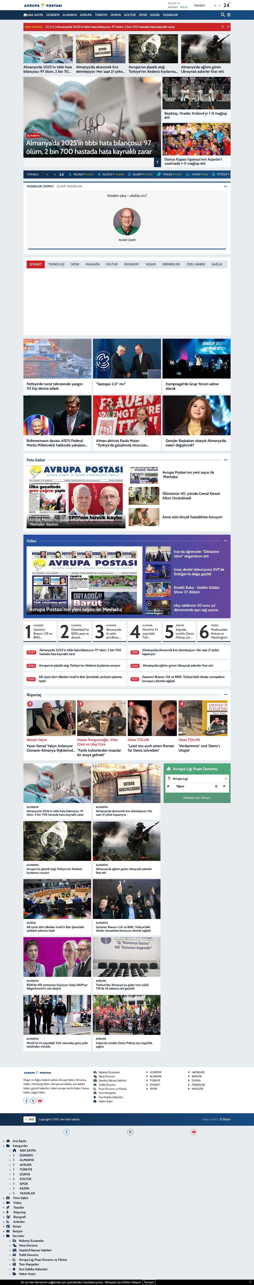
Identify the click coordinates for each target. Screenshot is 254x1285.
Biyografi (19, 1217)
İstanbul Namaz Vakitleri (113, 1080)
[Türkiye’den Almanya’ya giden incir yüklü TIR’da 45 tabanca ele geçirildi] (126, 957)
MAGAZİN (92, 264)
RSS (31, 1119)
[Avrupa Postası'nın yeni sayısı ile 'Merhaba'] (144, 474)
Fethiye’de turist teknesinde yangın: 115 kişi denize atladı (55, 386)
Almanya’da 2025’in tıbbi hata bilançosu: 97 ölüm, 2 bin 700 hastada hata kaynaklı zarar (55, 812)
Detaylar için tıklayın (197, 797)
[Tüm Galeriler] (225, 460)
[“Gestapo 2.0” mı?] (127, 359)
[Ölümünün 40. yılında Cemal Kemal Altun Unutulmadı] (144, 495)
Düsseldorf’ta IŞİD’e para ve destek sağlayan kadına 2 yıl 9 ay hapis (80, 634)
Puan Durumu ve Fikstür (113, 1089)
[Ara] (223, 15)
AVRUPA (86, 15)
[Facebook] (26, 1101)
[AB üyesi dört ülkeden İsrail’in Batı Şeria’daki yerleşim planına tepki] (57, 899)
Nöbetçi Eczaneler (109, 1072)
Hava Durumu (107, 1076)
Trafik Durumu (107, 1084)
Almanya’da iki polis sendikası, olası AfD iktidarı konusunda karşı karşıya (114, 634)
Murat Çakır (127, 240)
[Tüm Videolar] (225, 541)
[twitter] (130, 1132)
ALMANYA (70, 15)
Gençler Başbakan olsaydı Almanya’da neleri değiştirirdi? (196, 442)
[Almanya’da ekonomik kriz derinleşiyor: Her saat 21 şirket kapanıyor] (126, 783)
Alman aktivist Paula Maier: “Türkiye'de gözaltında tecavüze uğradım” (121, 442)
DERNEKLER (171, 264)
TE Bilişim (225, 1119)
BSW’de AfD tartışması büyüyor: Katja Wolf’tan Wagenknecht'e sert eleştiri (57, 986)
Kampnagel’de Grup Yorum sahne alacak (192, 386)
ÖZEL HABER (196, 264)
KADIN (155, 15)
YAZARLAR (170, 15)
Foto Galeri (20, 1198)
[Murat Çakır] (127, 221)
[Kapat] (251, 1282)
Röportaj (19, 1212)
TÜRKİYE (101, 15)
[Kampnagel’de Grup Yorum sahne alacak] (197, 359)
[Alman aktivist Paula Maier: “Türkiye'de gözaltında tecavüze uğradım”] (127, 415)
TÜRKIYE (155, 1080)
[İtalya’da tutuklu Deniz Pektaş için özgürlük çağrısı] (126, 1015)
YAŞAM (150, 264)
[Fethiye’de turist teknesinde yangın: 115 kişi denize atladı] (57, 359)
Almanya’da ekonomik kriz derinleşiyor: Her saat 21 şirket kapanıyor (124, 812)
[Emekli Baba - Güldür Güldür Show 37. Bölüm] (158, 589)
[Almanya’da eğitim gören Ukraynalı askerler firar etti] (126, 841)
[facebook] (66, 1132)
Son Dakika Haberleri (111, 1097)
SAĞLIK (217, 264)
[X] (33, 1101)
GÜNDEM (53, 15)
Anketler (19, 1222)
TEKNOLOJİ (56, 264)
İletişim (18, 1231)
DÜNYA (116, 15)
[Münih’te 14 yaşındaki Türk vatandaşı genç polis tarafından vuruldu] (57, 1015)
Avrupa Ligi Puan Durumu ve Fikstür (43, 1260)
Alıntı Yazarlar (69, 186)
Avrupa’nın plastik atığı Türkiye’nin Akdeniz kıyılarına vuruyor (79, 665)
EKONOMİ (131, 264)
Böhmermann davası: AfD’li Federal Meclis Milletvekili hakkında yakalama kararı (57, 442)
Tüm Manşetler (107, 1093)
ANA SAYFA (35, 15)
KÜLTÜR (130, 15)
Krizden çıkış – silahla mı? (127, 196)
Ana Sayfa (19, 1141)
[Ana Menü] (228, 15)
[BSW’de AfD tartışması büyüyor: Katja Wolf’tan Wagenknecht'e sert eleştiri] (57, 957)
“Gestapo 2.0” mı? (110, 384)
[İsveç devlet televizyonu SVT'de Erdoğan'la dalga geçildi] (158, 571)
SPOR (143, 15)
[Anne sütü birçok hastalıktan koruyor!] (144, 516)
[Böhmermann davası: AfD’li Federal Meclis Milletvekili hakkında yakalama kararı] (57, 415)
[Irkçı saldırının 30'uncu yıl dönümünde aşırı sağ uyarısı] (158, 607)
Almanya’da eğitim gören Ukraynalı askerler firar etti (178, 665)
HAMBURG (198, 1072)
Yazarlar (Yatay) (40, 186)
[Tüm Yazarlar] (225, 186)
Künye (17, 1226)
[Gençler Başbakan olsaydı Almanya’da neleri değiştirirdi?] (197, 415)
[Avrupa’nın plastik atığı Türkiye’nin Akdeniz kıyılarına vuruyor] (57, 841)
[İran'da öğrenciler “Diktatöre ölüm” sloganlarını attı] (158, 553)
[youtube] (193, 1132)
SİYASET (36, 264)
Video (17, 1203)
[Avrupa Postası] (42, 5)
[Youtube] (40, 1101)
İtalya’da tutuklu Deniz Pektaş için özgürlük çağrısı (185, 634)
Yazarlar (18, 1207)
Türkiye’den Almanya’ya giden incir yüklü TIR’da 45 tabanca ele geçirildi (122, 986)
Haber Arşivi (105, 1101)
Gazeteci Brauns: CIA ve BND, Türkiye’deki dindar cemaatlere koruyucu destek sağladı (42, 634)
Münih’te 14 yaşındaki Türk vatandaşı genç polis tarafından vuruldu (150, 634)
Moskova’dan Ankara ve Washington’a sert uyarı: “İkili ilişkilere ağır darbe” (220, 634)
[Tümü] (225, 695)
